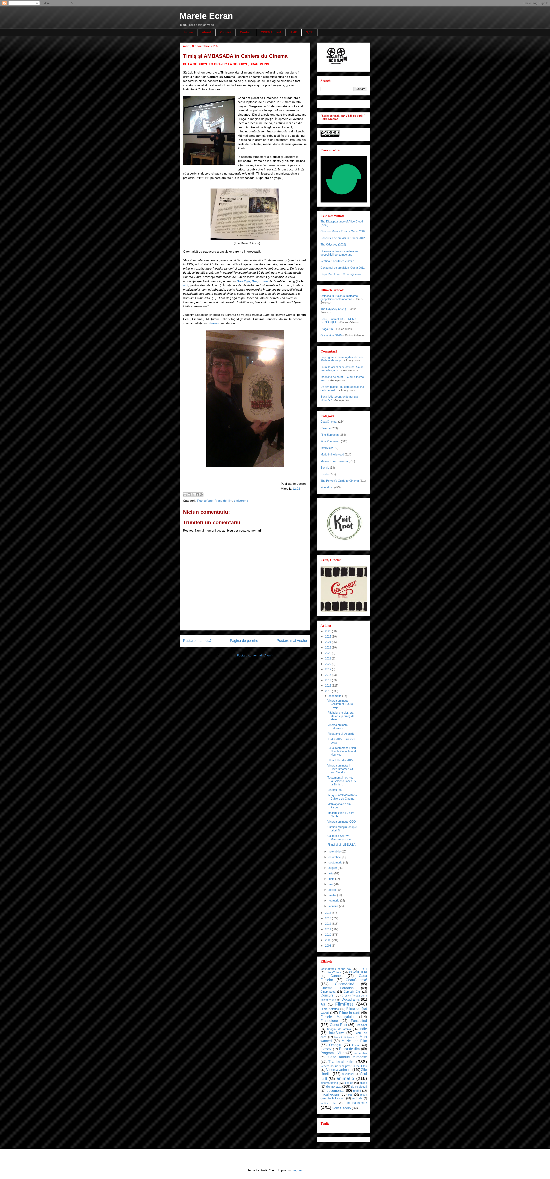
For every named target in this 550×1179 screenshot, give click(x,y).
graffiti (357, 1090)
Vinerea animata (338, 1070)
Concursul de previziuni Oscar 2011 (343, 267)
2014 (328, 912)
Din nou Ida (334, 789)
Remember (360, 1053)
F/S (323, 1004)
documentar (336, 1090)
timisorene (241, 500)
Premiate (326, 1049)
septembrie (335, 862)
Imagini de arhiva (339, 1029)
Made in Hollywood (332, 454)
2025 (328, 636)
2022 (328, 653)
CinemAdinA (344, 984)
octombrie (335, 857)
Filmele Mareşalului (337, 1017)
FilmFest (344, 1003)
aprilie (332, 889)
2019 (328, 669)
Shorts (325, 474)
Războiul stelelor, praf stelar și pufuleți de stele (340, 716)
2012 (328, 923)
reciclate (357, 1098)
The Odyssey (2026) (333, 244)
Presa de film (223, 500)
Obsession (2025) (331, 335)
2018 (328, 674)
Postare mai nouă (197, 641)
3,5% (309, 32)
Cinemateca (328, 991)
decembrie (335, 696)
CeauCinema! (329, 421)
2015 (328, 691)
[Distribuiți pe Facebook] (197, 494)
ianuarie (333, 906)
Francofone (205, 500)
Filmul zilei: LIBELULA (341, 844)
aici (185, 285)
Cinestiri (326, 428)
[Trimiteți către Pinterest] (201, 494)
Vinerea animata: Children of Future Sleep (340, 704)
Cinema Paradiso (337, 988)
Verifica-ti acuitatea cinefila (337, 261)
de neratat (333, 1086)
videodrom (327, 487)
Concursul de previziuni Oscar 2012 (343, 238)
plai (350, 1094)
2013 (328, 918)
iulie (331, 873)
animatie (345, 1078)
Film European (330, 434)
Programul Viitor (333, 1053)
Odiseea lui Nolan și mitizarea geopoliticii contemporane (339, 253)
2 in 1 (363, 968)
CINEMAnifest (271, 32)
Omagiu (335, 1045)
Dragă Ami (327, 329)
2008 (328, 945)
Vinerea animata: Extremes (337, 726)
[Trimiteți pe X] (193, 494)
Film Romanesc (330, 441)
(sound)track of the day (336, 968)
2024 (328, 642)
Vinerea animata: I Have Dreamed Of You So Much (340, 769)
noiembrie (334, 851)
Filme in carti (349, 1013)
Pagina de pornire (244, 641)
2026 (328, 631)
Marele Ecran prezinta (334, 461)
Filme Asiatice (330, 1008)
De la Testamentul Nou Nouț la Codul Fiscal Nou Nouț (341, 751)
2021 (328, 658)
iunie (331, 878)
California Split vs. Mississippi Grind (339, 837)
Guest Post (338, 1025)
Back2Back (334, 972)
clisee (363, 1082)
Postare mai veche (292, 641)
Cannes (336, 976)
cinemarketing (329, 1082)
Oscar (356, 1045)
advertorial (348, 1074)
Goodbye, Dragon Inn (253, 281)
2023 (328, 647)
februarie (334, 900)
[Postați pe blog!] (189, 494)
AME (293, 32)
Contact (246, 32)
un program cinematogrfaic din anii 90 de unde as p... (342, 359)
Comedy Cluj (352, 991)
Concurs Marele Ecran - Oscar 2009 (343, 231)
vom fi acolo (342, 1108)
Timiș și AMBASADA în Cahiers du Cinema (342, 797)
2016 (328, 685)
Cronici (225, 32)
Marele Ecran (206, 16)
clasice (348, 1082)
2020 (328, 663)
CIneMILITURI (358, 972)
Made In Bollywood (344, 1037)
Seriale (325, 467)
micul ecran (330, 1094)
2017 (328, 680)
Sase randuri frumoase (347, 1057)
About (206, 32)
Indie (363, 1029)
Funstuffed (359, 1021)
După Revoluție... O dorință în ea (341, 274)
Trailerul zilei (341, 1061)
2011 (328, 929)
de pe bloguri (359, 1086)
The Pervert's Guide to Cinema (340, 480)
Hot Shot (361, 1025)
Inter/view (327, 447)
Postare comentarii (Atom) (255, 655)
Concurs (327, 995)
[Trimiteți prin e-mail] (185, 494)
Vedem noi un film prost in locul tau (344, 1066)
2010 (328, 934)
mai (331, 884)
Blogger (297, 1170)
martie (332, 895)
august (333, 867)
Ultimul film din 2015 (340, 760)
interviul (214, 323)
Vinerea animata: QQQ (341, 821)
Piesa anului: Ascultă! (340, 733)
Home (188, 32)
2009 (328, 940)
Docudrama (350, 999)
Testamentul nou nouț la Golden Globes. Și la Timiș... (341, 781)
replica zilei (328, 1103)
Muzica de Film (354, 1041)
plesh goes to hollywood (344, 1096)
